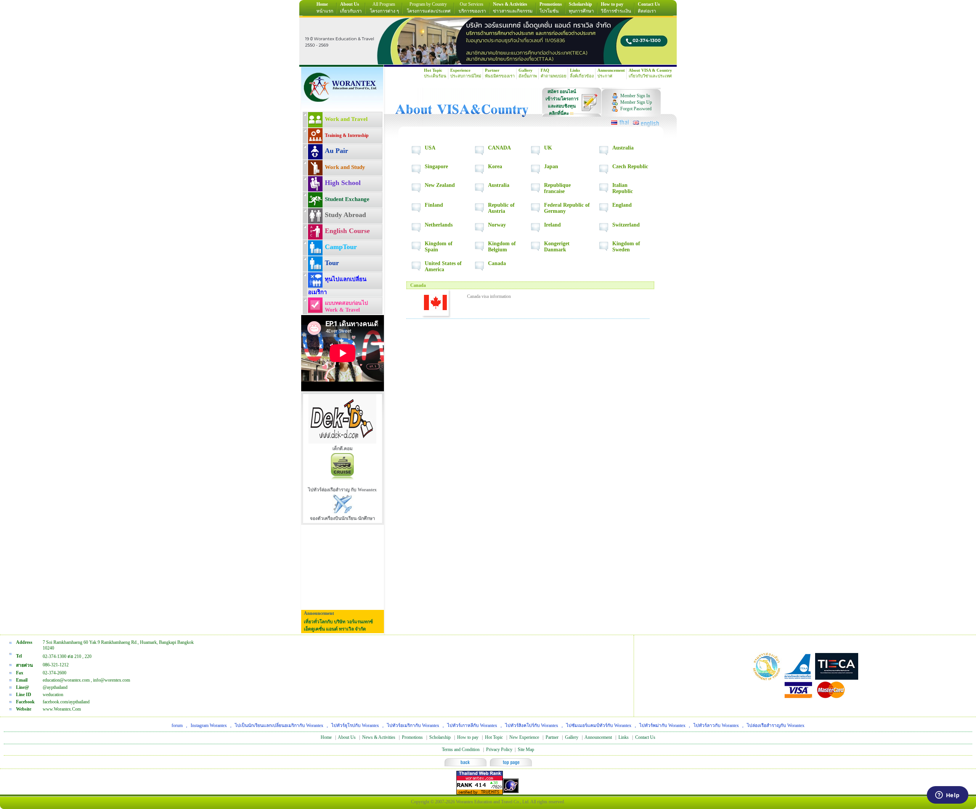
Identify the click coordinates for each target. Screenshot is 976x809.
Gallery (571, 737)
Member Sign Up (636, 102)
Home (326, 737)
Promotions (412, 737)
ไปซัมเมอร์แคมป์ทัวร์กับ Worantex (598, 725)
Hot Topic (494, 737)
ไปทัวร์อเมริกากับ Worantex (413, 725)
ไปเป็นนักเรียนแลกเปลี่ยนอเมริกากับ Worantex (279, 725)
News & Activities (378, 737)
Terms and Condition (461, 749)
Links (623, 737)
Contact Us (645, 737)
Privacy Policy (499, 749)
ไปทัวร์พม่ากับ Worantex (662, 725)
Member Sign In (635, 95)
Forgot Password (636, 108)
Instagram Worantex (209, 725)
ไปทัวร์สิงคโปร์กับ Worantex (531, 725)
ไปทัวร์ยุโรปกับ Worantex (355, 725)
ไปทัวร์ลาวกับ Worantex (716, 725)
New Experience (524, 737)
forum (177, 725)
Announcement (598, 737)
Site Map (526, 749)
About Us (347, 737)
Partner (552, 737)
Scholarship (440, 737)
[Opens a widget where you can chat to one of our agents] (947, 795)
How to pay (467, 737)
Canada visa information (489, 296)
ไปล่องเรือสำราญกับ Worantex (775, 725)
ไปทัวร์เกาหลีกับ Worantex (472, 725)
